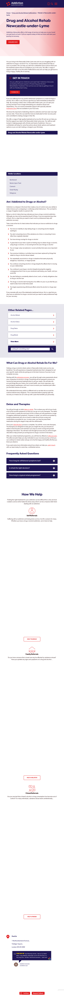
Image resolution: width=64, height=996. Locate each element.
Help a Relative (32, 777)
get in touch (51, 445)
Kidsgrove (13, 193)
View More (14, 342)
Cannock (12, 186)
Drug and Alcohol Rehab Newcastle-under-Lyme (26, 132)
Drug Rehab (14, 335)
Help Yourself (32, 639)
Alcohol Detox (15, 322)
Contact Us (14, 92)
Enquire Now (13, 42)
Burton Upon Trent (15, 183)
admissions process (23, 377)
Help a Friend (32, 916)
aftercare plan (52, 436)
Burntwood (13, 180)
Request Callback (38, 993)
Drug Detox (14, 328)
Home (8, 13)
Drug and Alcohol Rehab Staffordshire (24, 13)
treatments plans (11, 108)
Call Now (26, 993)
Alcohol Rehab (15, 315)
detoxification (17, 425)
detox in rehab (28, 409)
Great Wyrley (14, 190)
